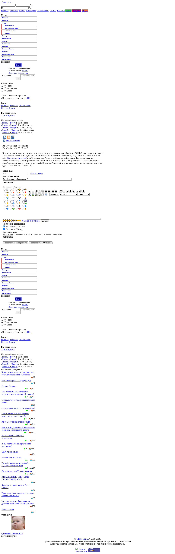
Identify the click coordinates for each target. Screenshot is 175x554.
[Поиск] (2, 8)
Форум (22, 10)
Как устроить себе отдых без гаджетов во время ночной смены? (18, 393)
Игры (85, 10)
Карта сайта (6, 57)
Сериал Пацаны (9, 386)
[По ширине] (56, 191)
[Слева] (52, 191)
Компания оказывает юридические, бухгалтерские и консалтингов (18, 373)
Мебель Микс (8, 509)
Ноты (68, 10)
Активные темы (10, 30)
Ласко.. (5, 128)
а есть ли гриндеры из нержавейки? (18, 408)
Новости (14, 10)
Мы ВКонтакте (13, 140)
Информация (6, 59)
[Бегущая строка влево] (73, 191)
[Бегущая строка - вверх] (70, 191)
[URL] (29, 194)
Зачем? (25, 70)
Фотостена (6, 44)
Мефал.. (6, 132)
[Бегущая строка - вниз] (67, 191)
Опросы (5, 51)
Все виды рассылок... (18, 73)
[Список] (60, 191)
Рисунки (77, 10)
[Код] (46, 194)
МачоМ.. (6, 130)
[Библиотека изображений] (36, 194)
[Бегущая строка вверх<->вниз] (83, 191)
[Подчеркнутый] (36, 191)
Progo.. (5, 125)
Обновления (9, 25)
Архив (7, 33)
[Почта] (39, 194)
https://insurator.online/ (17, 158)
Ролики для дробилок (12, 457)
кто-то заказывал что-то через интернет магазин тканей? (15, 414)
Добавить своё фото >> (12, 533)
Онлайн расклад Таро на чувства (17, 471)
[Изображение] (33, 194)
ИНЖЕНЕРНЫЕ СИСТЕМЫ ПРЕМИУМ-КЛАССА (15, 478)
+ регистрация (7, 115)
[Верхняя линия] (42, 191)
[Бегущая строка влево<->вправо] (80, 191)
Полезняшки (43, 10)
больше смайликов (31, 221)
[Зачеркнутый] (39, 191)
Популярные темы (11, 28)
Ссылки (61, 10)
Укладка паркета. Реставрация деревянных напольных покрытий (18, 502)
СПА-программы (10, 452)
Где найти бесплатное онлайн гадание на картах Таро (15, 464)
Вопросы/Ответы (8, 49)
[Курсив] (33, 191)
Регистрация (37, 173)
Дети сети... (7, 2)
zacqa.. (5, 123)
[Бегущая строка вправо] (77, 191)
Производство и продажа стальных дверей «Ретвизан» (18, 494)
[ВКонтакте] (4, 137)
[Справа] (46, 191)
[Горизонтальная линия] (63, 191)
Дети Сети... (83, 539)
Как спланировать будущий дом (16, 380)
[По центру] (49, 191)
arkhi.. (28, 98)
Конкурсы (31, 10)
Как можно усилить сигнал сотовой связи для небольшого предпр (18, 428)
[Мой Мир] (12, 137)
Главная (4, 10)
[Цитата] (42, 194)
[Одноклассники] (8, 137)
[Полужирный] (29, 191)
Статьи (53, 10)
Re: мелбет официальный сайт (16, 422)
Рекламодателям (8, 54)
